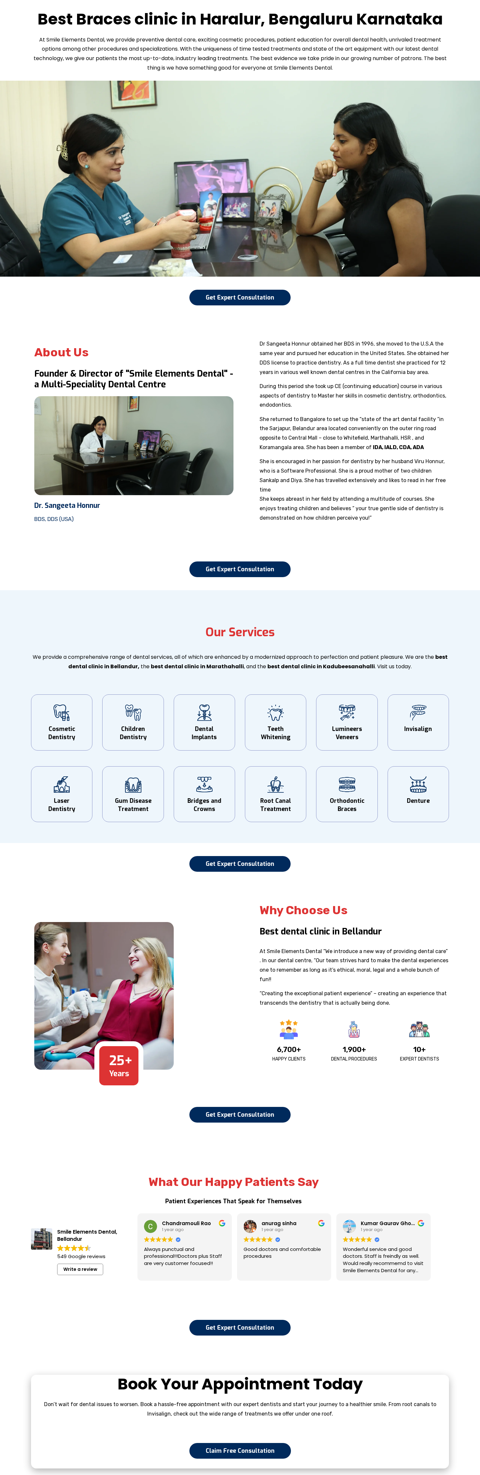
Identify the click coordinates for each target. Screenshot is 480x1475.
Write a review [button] (80, 1269)
